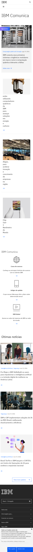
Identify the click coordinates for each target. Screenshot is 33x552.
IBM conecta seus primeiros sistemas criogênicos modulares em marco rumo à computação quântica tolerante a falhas (15, 59)
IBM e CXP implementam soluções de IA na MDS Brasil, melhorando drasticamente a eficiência (16, 420)
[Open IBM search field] (30, 2)
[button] (31, 529)
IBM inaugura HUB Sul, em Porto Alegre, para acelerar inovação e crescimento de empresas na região (7, 165)
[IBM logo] (5, 2)
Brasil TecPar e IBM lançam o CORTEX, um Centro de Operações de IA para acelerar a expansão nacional (16, 463)
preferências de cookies (8, 543)
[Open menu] (3, 6)
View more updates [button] (20, 480)
